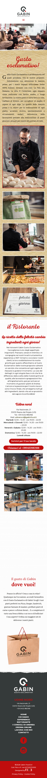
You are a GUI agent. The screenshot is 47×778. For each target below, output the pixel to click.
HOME (24, 714)
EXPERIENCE (23, 719)
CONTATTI (23, 732)
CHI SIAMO (23, 717)
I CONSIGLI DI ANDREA (23, 725)
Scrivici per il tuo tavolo (23, 441)
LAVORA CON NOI (23, 730)
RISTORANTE (23, 722)
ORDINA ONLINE (23, 727)
